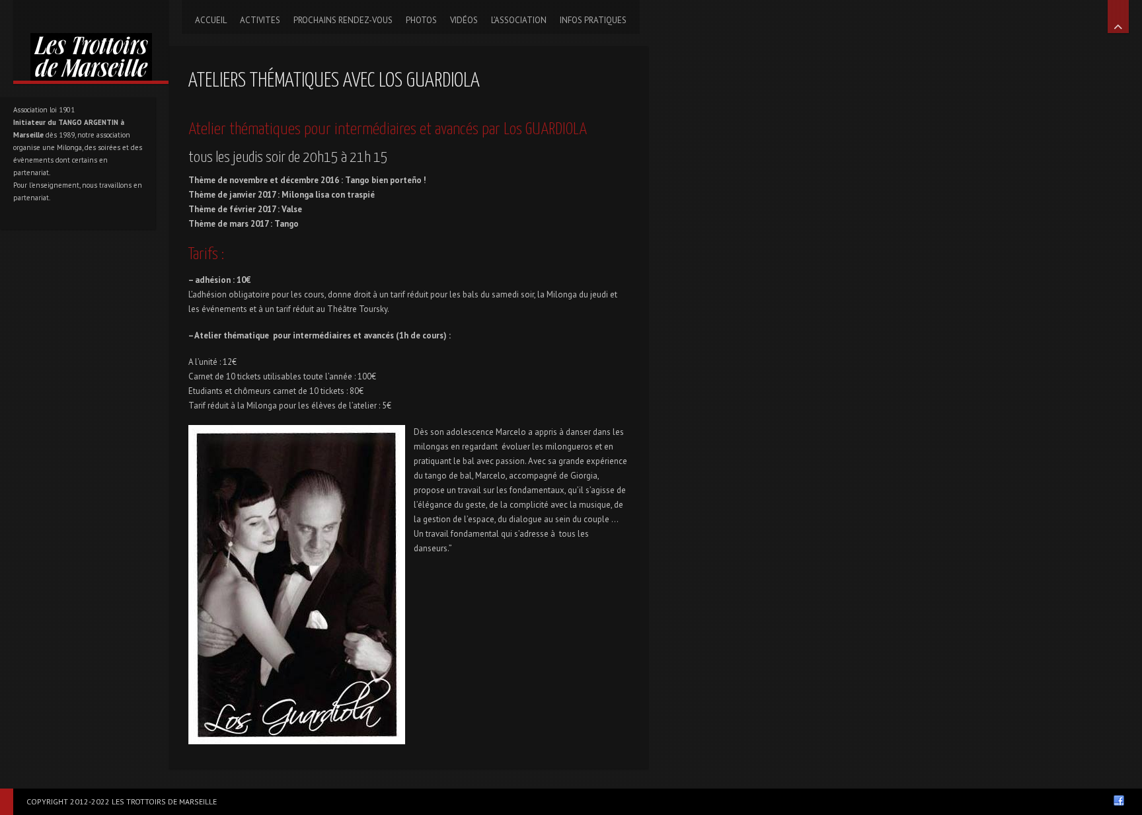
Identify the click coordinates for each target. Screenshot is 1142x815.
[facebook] (1119, 800)
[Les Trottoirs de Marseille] (91, 40)
